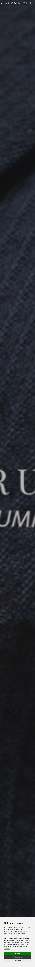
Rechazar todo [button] (17, 957)
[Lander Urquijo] (12, 2)
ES (24, 3)
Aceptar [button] (17, 953)
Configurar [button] (17, 960)
